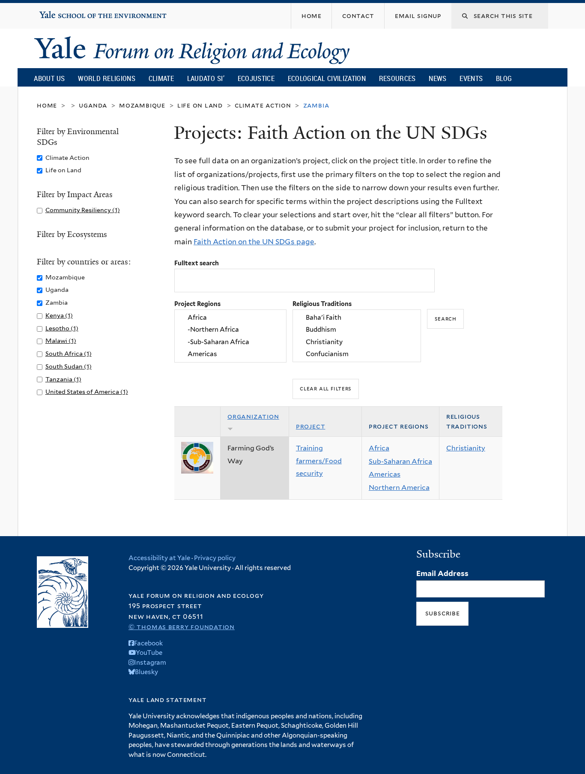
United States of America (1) (86, 391)
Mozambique (142, 105)
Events (471, 78)
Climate (161, 78)
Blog (504, 78)
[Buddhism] (356, 330)
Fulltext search (196, 263)
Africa (379, 448)
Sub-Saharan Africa (400, 461)
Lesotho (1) (61, 328)
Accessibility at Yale (159, 558)
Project (310, 426)
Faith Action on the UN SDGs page (254, 241)
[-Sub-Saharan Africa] (230, 342)
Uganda (93, 105)
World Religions (106, 78)
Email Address (442, 573)
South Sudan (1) (68, 366)
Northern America (399, 487)
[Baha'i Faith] (356, 318)
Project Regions (197, 303)
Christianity (465, 448)
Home (47, 105)
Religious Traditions (322, 303)
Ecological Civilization (327, 78)
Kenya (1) (59, 315)
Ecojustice (256, 78)
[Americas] (230, 354)
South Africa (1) (68, 353)
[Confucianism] (356, 354)
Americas (384, 474)
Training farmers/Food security (319, 460)
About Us (49, 78)
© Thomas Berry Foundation (181, 627)
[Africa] (230, 318)
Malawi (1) (60, 340)
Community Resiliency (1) (82, 209)
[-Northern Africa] (230, 330)
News (437, 78)
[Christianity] (356, 342)
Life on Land (200, 105)
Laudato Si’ (205, 78)
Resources (397, 78)
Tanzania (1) (63, 379)
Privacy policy (215, 558)
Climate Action (263, 105)
